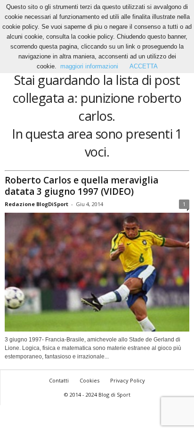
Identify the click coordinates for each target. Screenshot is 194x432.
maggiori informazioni (89, 66)
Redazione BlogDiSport (36, 204)
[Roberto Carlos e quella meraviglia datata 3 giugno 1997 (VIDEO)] (97, 272)
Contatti (59, 380)
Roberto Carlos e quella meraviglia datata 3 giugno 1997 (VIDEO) (81, 186)
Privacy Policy (127, 380)
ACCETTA (143, 66)
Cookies (89, 380)
